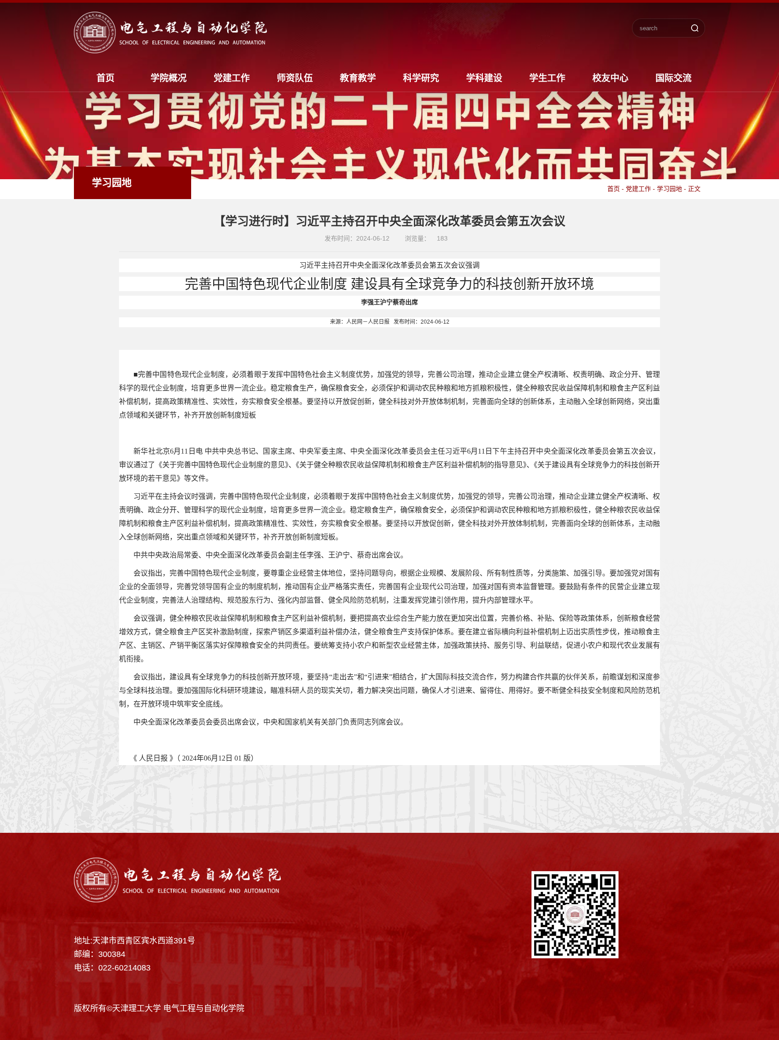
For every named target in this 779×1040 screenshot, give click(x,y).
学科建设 (484, 78)
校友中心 (610, 78)
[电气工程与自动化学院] (170, 50)
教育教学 (358, 78)
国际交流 (673, 78)
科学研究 (421, 78)
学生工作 (547, 78)
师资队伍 (295, 78)
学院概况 (169, 78)
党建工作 (232, 78)
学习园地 (669, 188)
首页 (105, 78)
